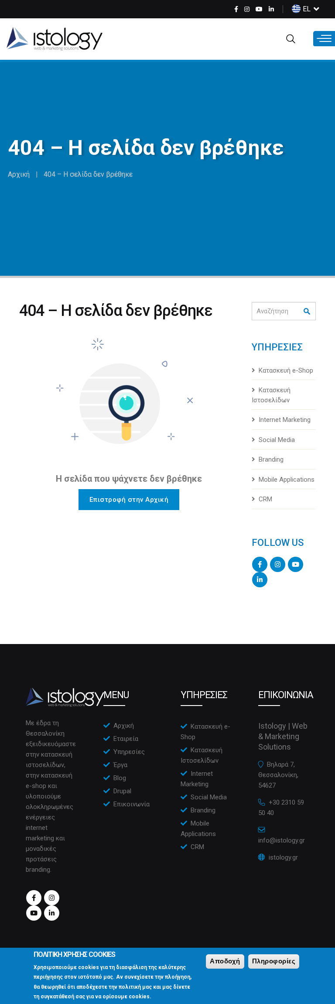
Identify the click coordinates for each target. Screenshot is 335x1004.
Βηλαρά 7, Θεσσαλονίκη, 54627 (278, 775)
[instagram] (247, 9)
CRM (265, 499)
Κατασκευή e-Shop (286, 370)
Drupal (122, 791)
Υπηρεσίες (129, 752)
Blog (119, 778)
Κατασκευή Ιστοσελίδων (271, 395)
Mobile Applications (286, 479)
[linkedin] (271, 9)
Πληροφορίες (274, 961)
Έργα (120, 765)
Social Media (277, 440)
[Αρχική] (55, 39)
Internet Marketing (285, 420)
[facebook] (236, 9)
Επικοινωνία (131, 804)
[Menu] (324, 38)
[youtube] (259, 9)
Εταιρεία (125, 739)
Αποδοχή (225, 961)
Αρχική (19, 174)
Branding (271, 459)
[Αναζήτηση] (307, 312)
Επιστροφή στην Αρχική (129, 500)
